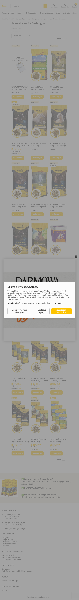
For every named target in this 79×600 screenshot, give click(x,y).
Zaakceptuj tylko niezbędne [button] (19, 311)
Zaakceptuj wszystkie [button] (61, 311)
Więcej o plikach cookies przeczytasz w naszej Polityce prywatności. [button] (34, 303)
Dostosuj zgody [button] (42, 311)
